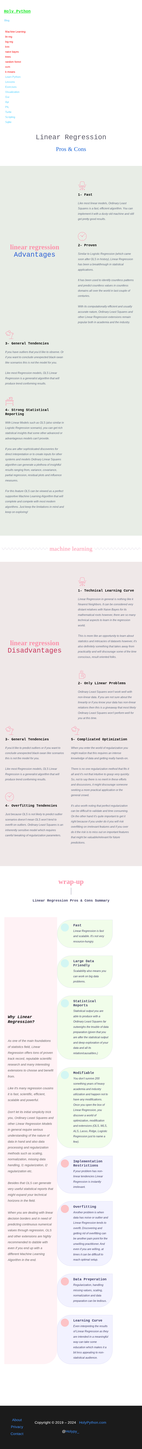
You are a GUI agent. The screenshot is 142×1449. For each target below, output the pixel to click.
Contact (17, 1434)
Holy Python (17, 11)
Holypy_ (72, 1431)
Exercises (11, 86)
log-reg (9, 41)
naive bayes (12, 51)
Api (7, 101)
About (17, 1420)
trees (8, 56)
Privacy (17, 1427)
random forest (13, 61)
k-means (10, 71)
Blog (6, 20)
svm (7, 66)
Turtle (8, 111)
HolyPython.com (92, 1422)
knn (7, 46)
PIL (7, 106)
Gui (7, 96)
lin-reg (8, 36)
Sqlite (8, 122)
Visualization (12, 91)
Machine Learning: (15, 31)
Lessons (10, 81)
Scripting (10, 117)
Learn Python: (13, 76)
